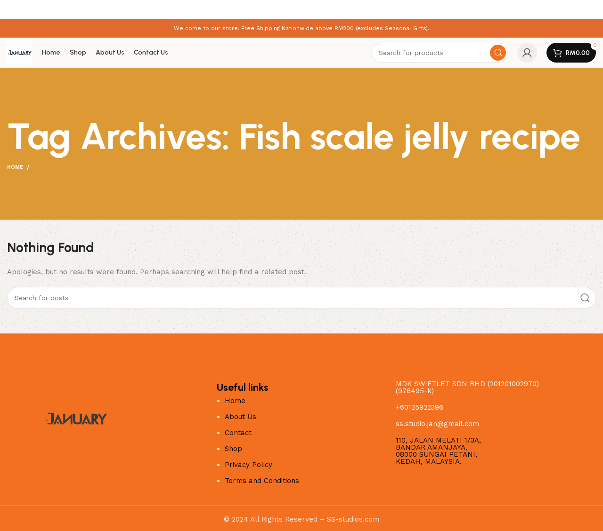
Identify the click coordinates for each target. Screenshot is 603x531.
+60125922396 (419, 407)
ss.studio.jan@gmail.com (437, 424)
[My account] (527, 52)
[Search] (498, 53)
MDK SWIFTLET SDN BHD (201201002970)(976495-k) (467, 387)
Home (15, 167)
